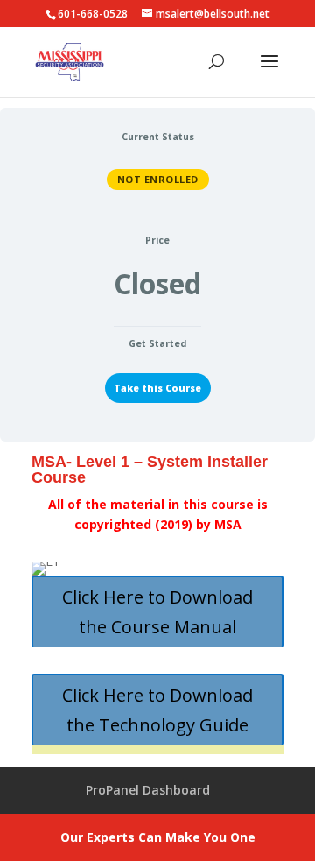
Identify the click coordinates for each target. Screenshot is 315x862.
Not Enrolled (158, 179)
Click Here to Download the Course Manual (157, 612)
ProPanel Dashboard (148, 789)
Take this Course (157, 388)
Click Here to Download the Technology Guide (157, 710)
